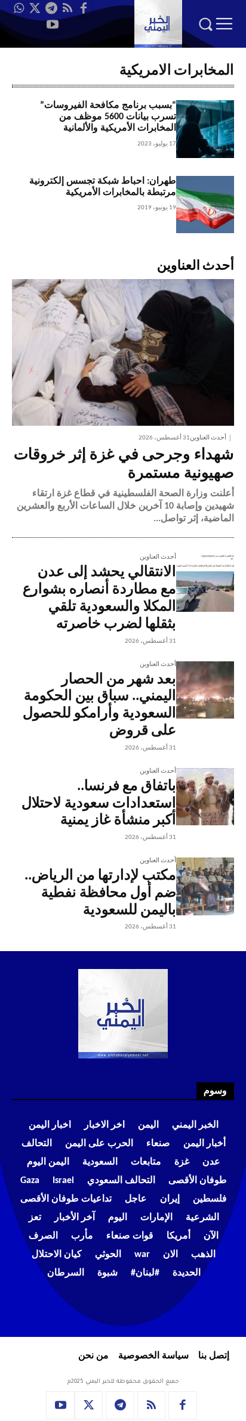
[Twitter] (35, 8)
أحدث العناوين (208, 438)
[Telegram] (51, 8)
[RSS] (67, 8)
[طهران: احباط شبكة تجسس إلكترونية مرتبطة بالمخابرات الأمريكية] (205, 205)
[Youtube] (52, 24)
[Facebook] (83, 8)
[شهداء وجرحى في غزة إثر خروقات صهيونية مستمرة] (123, 352)
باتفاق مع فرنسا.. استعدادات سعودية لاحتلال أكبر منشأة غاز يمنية (98, 803)
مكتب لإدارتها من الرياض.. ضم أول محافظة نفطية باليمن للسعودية (100, 893)
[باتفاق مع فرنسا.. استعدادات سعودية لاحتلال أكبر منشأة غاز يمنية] (205, 797)
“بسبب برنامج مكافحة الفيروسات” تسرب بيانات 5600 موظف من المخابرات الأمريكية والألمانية (108, 117)
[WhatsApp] (19, 8)
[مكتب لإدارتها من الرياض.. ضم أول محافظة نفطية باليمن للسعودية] (205, 886)
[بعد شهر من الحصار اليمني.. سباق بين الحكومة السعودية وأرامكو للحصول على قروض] (205, 690)
